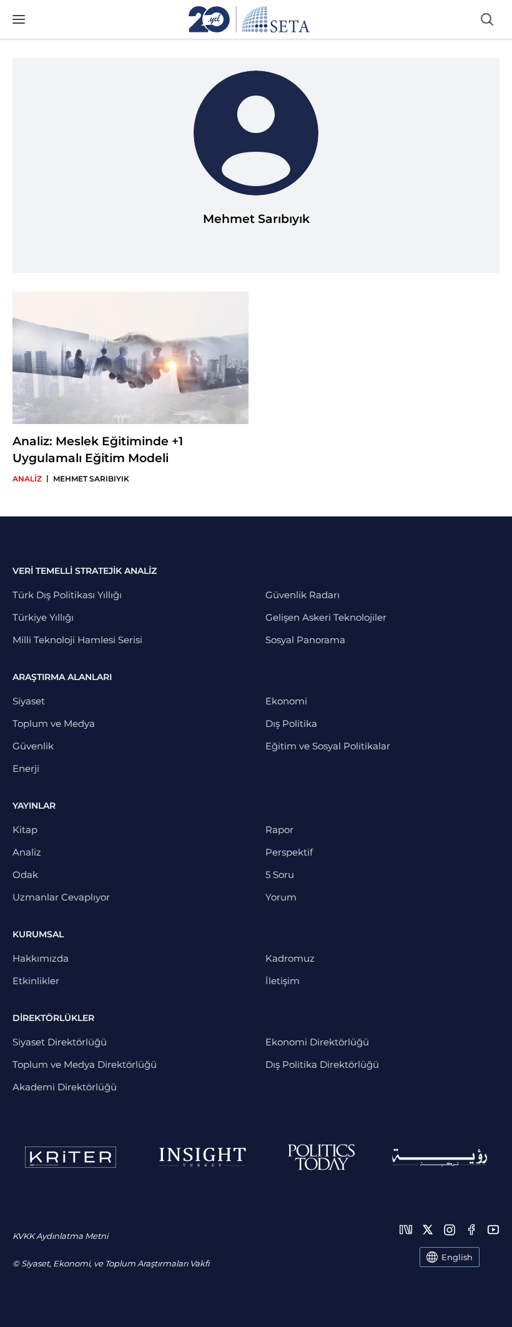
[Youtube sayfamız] (493, 1229)
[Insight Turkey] (202, 1157)
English (457, 1257)
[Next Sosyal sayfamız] (406, 1229)
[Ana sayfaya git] (249, 19)
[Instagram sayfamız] (449, 1229)
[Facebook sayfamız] (471, 1229)
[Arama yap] (487, 19)
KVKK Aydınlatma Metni (60, 1236)
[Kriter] (70, 1157)
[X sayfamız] (427, 1229)
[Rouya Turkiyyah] (439, 1157)
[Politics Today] (321, 1157)
